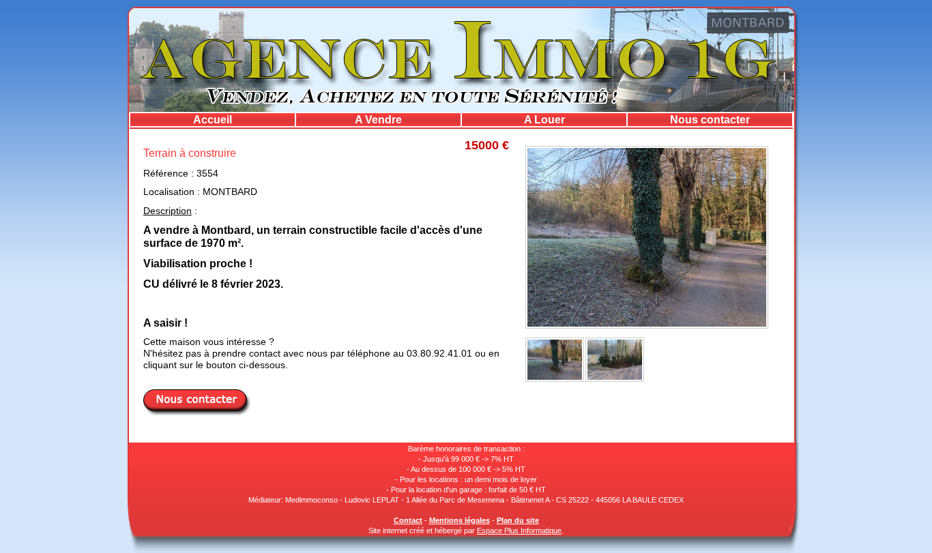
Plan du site (518, 520)
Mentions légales (459, 520)
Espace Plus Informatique (519, 530)
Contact (408, 520)
